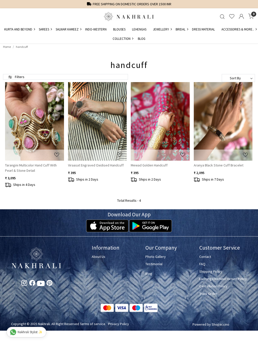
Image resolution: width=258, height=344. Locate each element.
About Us (98, 256)
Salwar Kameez (67, 29)
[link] (222, 16)
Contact (205, 256)
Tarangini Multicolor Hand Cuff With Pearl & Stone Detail (31, 168)
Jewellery (161, 29)
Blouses (119, 29)
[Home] (129, 16)
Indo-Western (96, 29)
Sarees (44, 29)
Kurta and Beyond (18, 29)
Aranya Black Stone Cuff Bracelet (218, 165)
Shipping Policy (210, 271)
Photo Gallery (155, 256)
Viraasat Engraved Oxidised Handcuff (96, 165)
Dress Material (203, 29)
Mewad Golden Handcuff (149, 165)
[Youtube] (41, 284)
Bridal (180, 29)
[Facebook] (32, 284)
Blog (141, 39)
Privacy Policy (118, 324)
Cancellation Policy (213, 286)
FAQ (202, 264)
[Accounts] (241, 16)
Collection (122, 39)
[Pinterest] (49, 284)
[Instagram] (24, 284)
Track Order (208, 293)
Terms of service (92, 324)
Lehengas (139, 29)
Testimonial (154, 264)
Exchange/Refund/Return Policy (223, 279)
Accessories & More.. (237, 29)
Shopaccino (220, 324)
